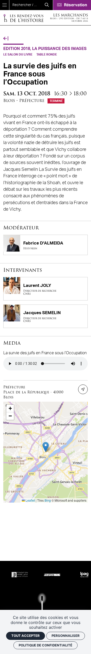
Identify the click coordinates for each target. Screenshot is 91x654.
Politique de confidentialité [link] (45, 645)
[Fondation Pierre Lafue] (16, 575)
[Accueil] (23, 18)
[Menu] (4, 5)
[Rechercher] (47, 5)
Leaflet (30, 500)
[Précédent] (5, 39)
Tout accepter (25, 636)
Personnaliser (66, 636)
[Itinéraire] (83, 389)
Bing (47, 500)
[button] (45, 447)
